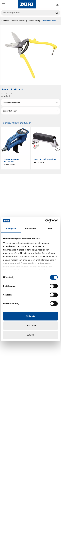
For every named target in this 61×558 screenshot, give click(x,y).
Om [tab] (50, 228)
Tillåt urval (30, 325)
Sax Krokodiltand (49, 21)
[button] (3, 4)
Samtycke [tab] (11, 228)
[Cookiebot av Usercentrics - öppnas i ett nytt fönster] (45, 221)
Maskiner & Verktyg (19, 21)
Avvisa (30, 335)
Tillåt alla (30, 316)
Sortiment (5, 21)
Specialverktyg (34, 21)
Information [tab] (30, 228)
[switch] (54, 286)
